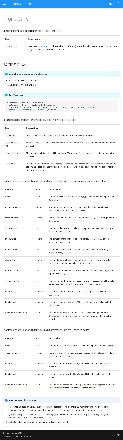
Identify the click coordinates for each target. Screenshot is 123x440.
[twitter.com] (118, 434)
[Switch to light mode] (111, 4)
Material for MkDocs (22, 436)
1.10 (28, 3)
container (43, 46)
